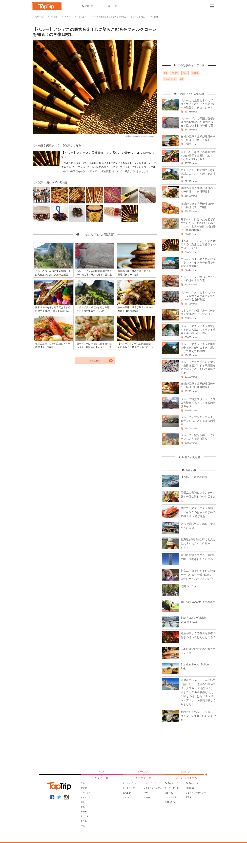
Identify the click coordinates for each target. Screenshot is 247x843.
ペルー (68, 17)
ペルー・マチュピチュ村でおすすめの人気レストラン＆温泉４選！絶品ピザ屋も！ (198, 330)
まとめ (84, 821)
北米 (83, 802)
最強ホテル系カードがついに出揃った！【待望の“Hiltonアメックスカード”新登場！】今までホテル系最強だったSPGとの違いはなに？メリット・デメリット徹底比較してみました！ (198, 692)
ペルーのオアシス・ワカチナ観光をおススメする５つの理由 (198, 421)
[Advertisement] (189, 43)
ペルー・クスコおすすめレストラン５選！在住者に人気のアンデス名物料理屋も (198, 296)
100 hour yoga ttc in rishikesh (198, 602)
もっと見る (95, 360)
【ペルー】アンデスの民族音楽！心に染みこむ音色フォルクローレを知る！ (112, 17)
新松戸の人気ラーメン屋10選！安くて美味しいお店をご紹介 (198, 716)
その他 (147, 797)
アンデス (175, 73)
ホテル (126, 797)
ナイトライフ (129, 788)
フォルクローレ (170, 79)
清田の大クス (189, 586)
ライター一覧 (171, 797)
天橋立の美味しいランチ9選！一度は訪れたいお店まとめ (198, 496)
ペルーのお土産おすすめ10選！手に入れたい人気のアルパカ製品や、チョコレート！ (198, 104)
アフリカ (85, 816)
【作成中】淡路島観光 (194, 476)
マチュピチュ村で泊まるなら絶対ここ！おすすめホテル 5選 (198, 174)
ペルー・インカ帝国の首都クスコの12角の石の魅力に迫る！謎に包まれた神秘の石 (198, 122)
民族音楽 (195, 73)
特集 (83, 826)
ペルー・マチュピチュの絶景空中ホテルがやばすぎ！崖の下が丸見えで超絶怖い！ (198, 348)
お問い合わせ (171, 802)
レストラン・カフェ (153, 788)
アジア (84, 788)
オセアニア (86, 797)
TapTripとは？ (192, 783)
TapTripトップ (171, 783)
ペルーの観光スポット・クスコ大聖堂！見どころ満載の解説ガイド (198, 403)
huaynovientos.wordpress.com (143, 136)
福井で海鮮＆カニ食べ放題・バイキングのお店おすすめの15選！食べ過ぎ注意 (198, 512)
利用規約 (190, 788)
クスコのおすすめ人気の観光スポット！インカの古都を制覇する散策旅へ (198, 262)
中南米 (54, 17)
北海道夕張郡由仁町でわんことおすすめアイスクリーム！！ (198, 543)
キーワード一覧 (172, 788)
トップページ (38, 17)
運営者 (189, 797)
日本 (83, 783)
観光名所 (127, 793)
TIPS (146, 793)
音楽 (165, 73)
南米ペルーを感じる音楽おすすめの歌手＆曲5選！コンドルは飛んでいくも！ (198, 156)
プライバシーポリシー (196, 793)
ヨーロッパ (86, 793)
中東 (83, 807)
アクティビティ (130, 783)
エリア (114, 6)
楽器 (181, 79)
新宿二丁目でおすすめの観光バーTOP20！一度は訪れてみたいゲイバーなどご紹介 (198, 574)
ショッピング (150, 783)
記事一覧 (89, 6)
